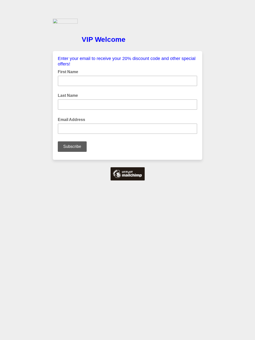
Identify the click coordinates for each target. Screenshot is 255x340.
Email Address (73, 119)
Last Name (68, 95)
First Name (68, 72)
